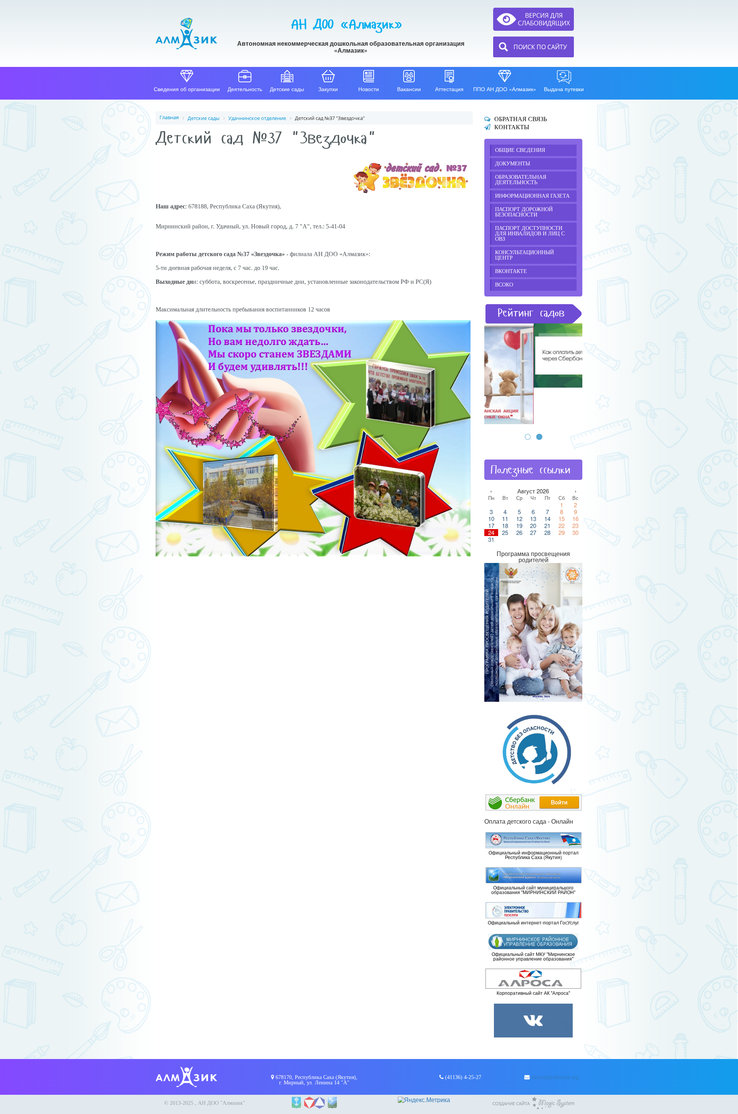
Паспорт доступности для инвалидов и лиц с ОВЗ (530, 233)
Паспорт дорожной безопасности (524, 212)
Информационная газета (532, 196)
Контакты (511, 127)
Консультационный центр (524, 255)
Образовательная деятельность (520, 179)
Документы (512, 164)
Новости (368, 89)
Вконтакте (511, 271)
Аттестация (449, 89)
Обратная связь (520, 119)
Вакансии (409, 89)
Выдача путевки (564, 89)
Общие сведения (520, 150)
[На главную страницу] (186, 33)
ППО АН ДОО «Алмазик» (504, 89)
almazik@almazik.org (555, 1077)
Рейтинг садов (531, 313)
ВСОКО (504, 285)
